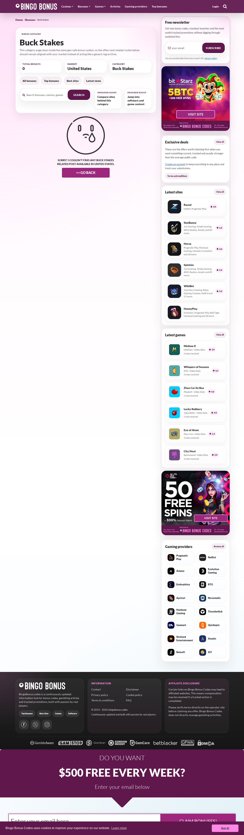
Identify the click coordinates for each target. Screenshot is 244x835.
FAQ (128, 700)
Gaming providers (136, 6)
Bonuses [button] (83, 6)
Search (78, 95)
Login (215, 6)
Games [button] (99, 6)
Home (19, 19)
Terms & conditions (102, 700)
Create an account (175, 164)
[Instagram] (47, 725)
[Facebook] (24, 725)
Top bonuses (159, 6)
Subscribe (213, 48)
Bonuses (30, 19)
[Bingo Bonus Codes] (36, 6)
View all (220, 142)
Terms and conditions (177, 176)
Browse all (219, 546)
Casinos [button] (66, 6)
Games (58, 713)
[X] (35, 725)
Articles (115, 6)
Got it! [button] (225, 828)
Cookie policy (134, 695)
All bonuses (29, 80)
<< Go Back (86, 173)
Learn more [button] (119, 828)
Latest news (93, 80)
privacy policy (211, 58)
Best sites (73, 80)
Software (72, 713)
